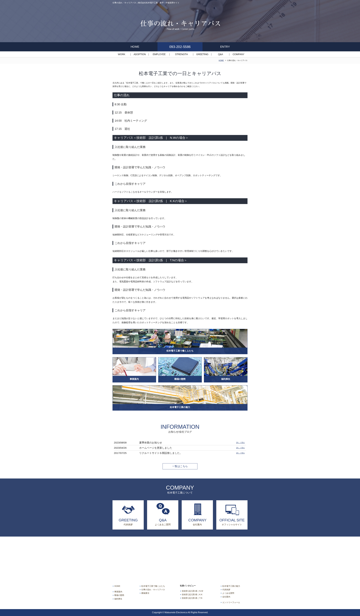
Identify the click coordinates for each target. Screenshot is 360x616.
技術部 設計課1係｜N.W (192, 591)
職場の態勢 (119, 595)
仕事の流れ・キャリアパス (153, 589)
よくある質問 (228, 593)
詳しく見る (240, 443)
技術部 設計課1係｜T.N (192, 598)
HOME (221, 60)
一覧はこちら (180, 466)
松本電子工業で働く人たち (153, 586)
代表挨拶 (226, 589)
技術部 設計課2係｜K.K (192, 594)
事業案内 (118, 592)
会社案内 (226, 597)
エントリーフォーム (231, 602)
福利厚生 (118, 599)
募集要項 (145, 593)
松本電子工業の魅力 (231, 586)
